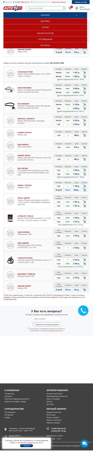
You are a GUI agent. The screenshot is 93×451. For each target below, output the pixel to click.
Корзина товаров (53, 423)
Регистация (50, 415)
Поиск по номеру (53, 399)
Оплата (45, 27)
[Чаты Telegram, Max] (84, 444)
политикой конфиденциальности (51, 331)
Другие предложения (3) (71, 111)
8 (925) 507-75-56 (58, 431)
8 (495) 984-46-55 (22, 2)
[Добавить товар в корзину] (84, 52)
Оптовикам (9, 415)
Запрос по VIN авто (53, 420)
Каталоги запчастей (54, 394)
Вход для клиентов (53, 412)
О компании (9, 394)
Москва (8, 2)
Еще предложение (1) (70, 225)
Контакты (45, 45)
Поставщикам (45, 39)
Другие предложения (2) (71, 177)
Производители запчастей (56, 396)
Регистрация (85, 9)
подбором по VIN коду (58, 297)
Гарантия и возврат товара (15, 401)
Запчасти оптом (45, 33)
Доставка (45, 21)
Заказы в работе (52, 417)
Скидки (7, 417)
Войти (82, 7)
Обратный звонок (59, 2)
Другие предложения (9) (71, 79)
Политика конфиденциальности (17, 399)
